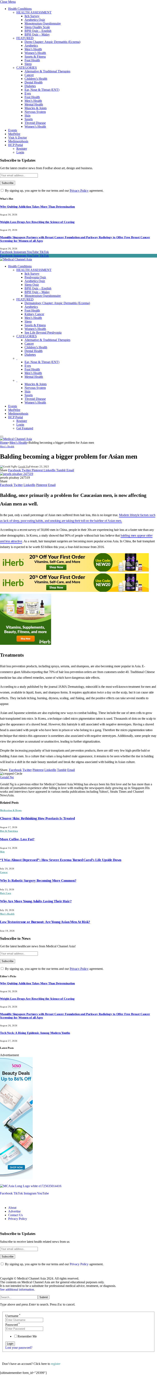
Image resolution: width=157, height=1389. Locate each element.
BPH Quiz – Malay (37, 34)
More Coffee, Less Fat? (17, 839)
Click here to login (33, 1384)
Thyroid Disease (35, 123)
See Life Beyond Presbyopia (43, 332)
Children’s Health (36, 78)
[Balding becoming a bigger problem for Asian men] (16, 474)
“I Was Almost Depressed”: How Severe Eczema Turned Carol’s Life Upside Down (60, 860)
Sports (29, 119)
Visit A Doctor (17, 137)
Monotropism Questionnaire (43, 23)
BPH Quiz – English (38, 31)
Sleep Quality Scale (37, 27)
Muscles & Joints (36, 108)
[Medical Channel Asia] (16, 259)
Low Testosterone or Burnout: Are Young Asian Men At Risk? (45, 922)
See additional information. (17, 1289)
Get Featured (24, 428)
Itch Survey (32, 16)
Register (21, 148)
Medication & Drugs (11, 810)
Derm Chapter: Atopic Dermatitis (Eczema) (52, 42)
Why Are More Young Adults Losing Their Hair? (36, 901)
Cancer (29, 75)
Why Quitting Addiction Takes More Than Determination (37, 206)
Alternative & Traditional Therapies (47, 71)
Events (12, 130)
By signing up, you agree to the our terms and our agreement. (53, 190)
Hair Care (5, 893)
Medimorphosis (18, 141)
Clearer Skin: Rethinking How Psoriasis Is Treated (37, 818)
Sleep (28, 64)
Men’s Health (33, 49)
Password (12, 1324)
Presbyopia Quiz (35, 277)
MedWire (14, 134)
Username (12, 1316)
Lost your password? (18, 1347)
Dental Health (34, 82)
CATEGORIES (26, 67)
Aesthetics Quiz (35, 19)
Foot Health (32, 60)
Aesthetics (31, 45)
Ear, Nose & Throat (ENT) (42, 89)
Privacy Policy (79, 190)
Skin (27, 115)
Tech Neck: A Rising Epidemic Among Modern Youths (35, 1032)
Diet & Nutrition (9, 831)
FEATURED (25, 38)
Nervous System (35, 112)
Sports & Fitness (35, 56)
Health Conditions (20, 8)
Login (20, 152)
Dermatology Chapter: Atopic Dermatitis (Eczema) (57, 303)
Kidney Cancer (34, 314)
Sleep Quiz (32, 284)
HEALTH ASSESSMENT (34, 12)
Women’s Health (35, 53)
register (55, 1363)
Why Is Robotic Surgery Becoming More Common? (38, 880)
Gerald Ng (23, 466)
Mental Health (34, 104)
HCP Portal (15, 145)
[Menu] (1, 436)
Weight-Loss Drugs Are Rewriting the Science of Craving (37, 222)
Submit (43, 1297)
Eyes (28, 93)
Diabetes (30, 86)
